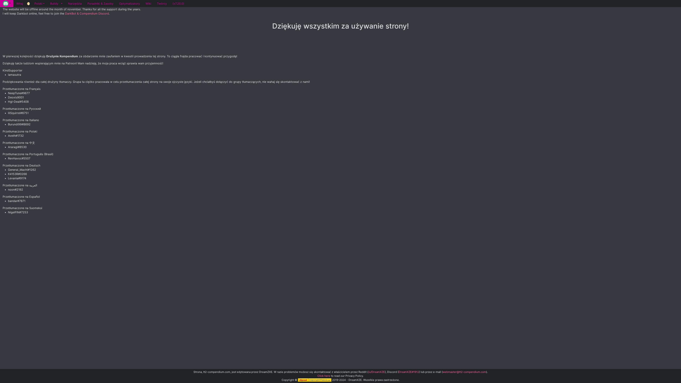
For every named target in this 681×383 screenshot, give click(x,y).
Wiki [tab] (148, 3)
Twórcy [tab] (162, 3)
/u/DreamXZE (376, 372)
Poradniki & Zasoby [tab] (100, 3)
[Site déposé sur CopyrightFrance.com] (314, 380)
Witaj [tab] (19, 3)
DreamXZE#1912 (408, 372)
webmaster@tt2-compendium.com (464, 372)
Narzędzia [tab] (75, 3)
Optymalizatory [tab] (129, 3)
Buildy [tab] (54, 3)
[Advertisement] (340, 42)
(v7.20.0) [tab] (178, 3)
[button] (6, 3)
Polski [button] (38, 3)
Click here (323, 376)
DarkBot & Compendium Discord (87, 13)
